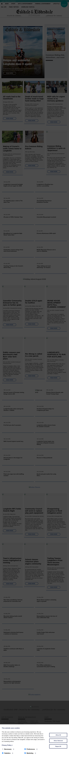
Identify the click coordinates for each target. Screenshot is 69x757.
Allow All (58, 735)
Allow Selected (58, 740)
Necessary (8, 749)
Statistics (7, 753)
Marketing (30, 753)
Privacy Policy (7, 745)
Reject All (58, 746)
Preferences (31, 749)
